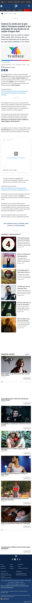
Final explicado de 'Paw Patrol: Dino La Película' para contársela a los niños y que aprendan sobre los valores (23, 271)
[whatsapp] (19, 559)
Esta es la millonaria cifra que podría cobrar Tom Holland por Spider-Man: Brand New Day (23, 255)
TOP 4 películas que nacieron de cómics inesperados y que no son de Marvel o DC (24, 239)
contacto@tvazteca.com (21, 573)
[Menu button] (3, 6)
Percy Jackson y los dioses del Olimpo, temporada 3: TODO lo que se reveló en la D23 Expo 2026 (24, 320)
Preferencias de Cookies (15, 580)
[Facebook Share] (2, 70)
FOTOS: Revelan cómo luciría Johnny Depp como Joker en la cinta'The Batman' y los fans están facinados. (14, 92)
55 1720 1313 (18, 574)
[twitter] (12, 560)
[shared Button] (7, 70)
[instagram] (15, 560)
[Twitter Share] (4, 70)
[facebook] (17, 560)
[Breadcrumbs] (2, 13)
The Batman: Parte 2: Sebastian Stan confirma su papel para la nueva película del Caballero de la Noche (24, 287)
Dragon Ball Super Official (23, 172)
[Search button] (29, 6)
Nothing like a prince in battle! (10, 170)
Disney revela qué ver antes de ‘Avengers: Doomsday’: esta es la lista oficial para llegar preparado (24, 304)
